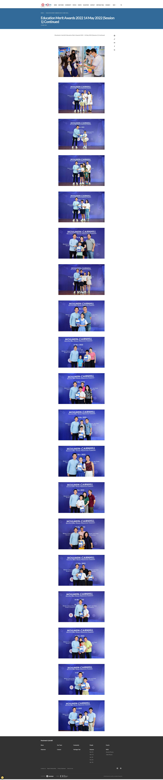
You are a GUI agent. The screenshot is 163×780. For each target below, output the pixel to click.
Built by (58, 776)
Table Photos (109, 754)
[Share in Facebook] (114, 45)
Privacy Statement (62, 768)
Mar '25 (91, 754)
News (55, 5)
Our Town (61, 5)
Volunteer (86, 5)
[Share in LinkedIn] (114, 49)
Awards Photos (110, 752)
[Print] (114, 35)
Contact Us (43, 768)
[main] (81, 372)
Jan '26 (91, 757)
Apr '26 (91, 762)
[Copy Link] (114, 39)
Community (68, 5)
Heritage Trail (100, 5)
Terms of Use (70, 768)
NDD (114, 5)
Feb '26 (91, 759)
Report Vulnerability (51, 768)
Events (80, 5)
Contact (92, 5)
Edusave (108, 5)
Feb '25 (91, 752)
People (74, 5)
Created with (43, 776)
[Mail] (114, 42)
